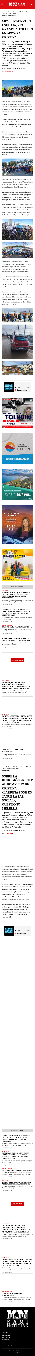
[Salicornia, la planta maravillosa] (17, 738)
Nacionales (5, 608)
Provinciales (11, 15)
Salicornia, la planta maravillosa (17, 627)
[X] (15, 76)
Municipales (5, 590)
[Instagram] (5, 1345)
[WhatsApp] (24, 76)
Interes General (7, 625)
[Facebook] (11, 76)
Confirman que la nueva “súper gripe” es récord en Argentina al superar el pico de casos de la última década (16, 612)
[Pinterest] (20, 76)
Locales (8, 12)
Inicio (3, 12)
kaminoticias (9, 72)
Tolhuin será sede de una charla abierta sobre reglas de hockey (16, 639)
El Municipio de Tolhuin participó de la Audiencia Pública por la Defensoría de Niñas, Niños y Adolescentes (16, 685)
